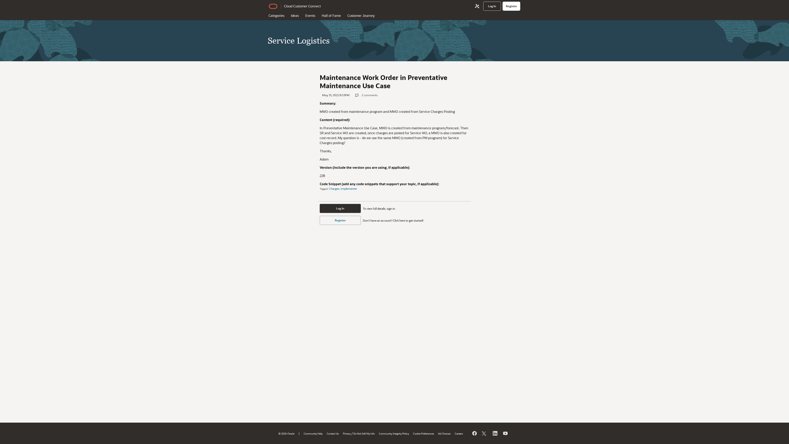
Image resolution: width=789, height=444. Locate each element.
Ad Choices (444, 433)
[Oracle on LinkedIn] (494, 433)
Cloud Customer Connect (302, 6)
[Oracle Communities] (477, 6)
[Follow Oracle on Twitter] (484, 433)
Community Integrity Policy (394, 433)
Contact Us (333, 433)
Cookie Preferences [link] (423, 433)
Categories (276, 15)
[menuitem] (492, 6)
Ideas (295, 15)
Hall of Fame (331, 15)
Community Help (313, 433)
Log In (340, 208)
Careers (459, 433)
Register (340, 220)
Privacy (347, 433)
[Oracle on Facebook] (474, 433)
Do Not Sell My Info (364, 433)
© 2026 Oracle (286, 433)
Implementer (349, 189)
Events (310, 15)
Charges (334, 189)
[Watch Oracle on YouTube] (505, 433)
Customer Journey (361, 15)
